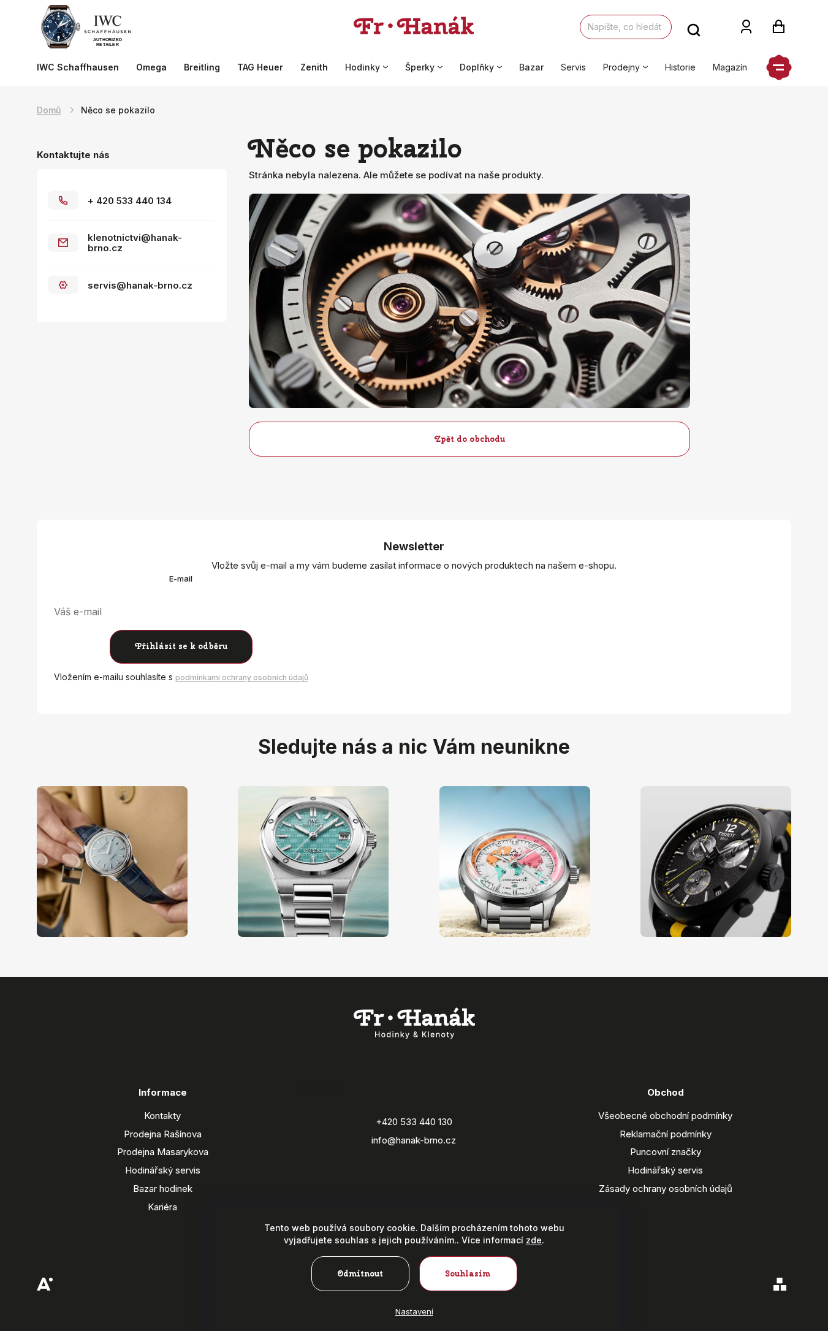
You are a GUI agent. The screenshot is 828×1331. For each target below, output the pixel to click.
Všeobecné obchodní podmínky (665, 1115)
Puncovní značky (665, 1152)
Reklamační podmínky (666, 1134)
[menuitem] (82, 67)
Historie (680, 67)
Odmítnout (360, 1273)
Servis (573, 67)
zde (534, 1240)
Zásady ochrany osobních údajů (665, 1188)
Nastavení (414, 1311)
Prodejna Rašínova (163, 1134)
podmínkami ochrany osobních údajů (241, 677)
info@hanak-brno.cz (413, 1140)
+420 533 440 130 (414, 1122)
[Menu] (779, 67)
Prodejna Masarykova (162, 1152)
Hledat (694, 27)
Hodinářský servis (162, 1170)
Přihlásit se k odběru (181, 646)
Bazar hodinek (162, 1188)
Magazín (730, 67)
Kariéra (162, 1207)
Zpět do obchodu (470, 439)
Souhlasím (468, 1273)
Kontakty (162, 1115)
